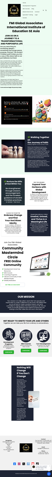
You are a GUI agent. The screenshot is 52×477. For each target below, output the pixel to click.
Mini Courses (26, 8)
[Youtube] (33, 464)
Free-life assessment (8, 449)
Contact (37, 12)
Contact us (8, 447)
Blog (33, 8)
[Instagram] (19, 464)
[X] (23, 464)
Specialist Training (28, 15)
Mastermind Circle (28, 12)
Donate (25, 18)
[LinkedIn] (28, 464)
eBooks (8, 444)
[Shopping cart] (46, 10)
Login (36, 15)
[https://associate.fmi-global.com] (14, 10)
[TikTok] (37, 464)
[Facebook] (14, 464)
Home (24, 3)
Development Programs (29, 5)
